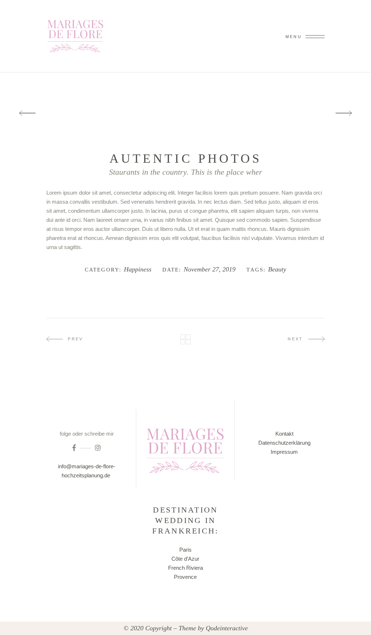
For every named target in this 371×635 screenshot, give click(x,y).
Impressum (284, 452)
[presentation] (27, 113)
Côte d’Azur (185, 559)
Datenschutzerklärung (284, 443)
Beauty (277, 269)
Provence (185, 577)
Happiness (137, 269)
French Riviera (185, 568)
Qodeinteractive (227, 628)
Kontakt (284, 434)
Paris (185, 550)
